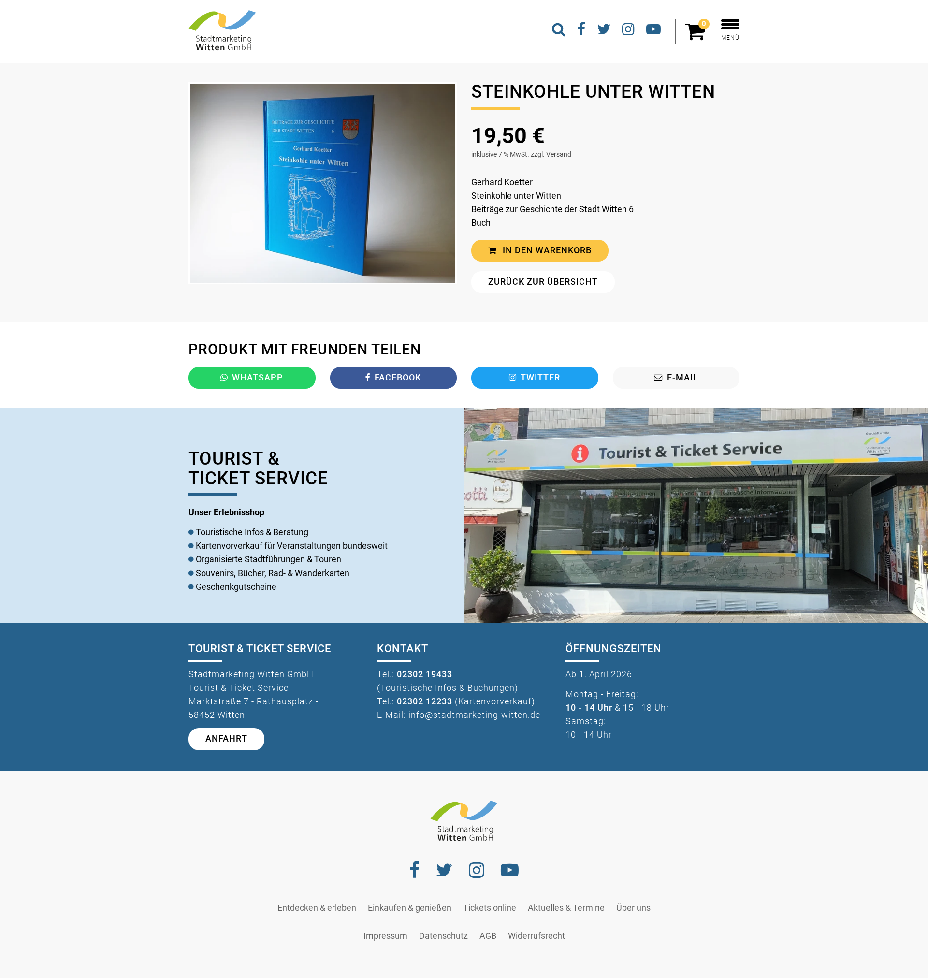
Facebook (398, 377)
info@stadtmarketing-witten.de (474, 715)
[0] (697, 36)
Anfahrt (226, 739)
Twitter (540, 377)
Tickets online (489, 908)
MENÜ (730, 37)
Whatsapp (257, 377)
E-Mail (682, 377)
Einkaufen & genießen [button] (409, 908)
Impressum (385, 936)
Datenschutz (443, 936)
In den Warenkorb (546, 250)
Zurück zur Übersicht (543, 282)
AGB (487, 936)
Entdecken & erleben (316, 908)
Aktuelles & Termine (566, 908)
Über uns (633, 908)
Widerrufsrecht (536, 936)
